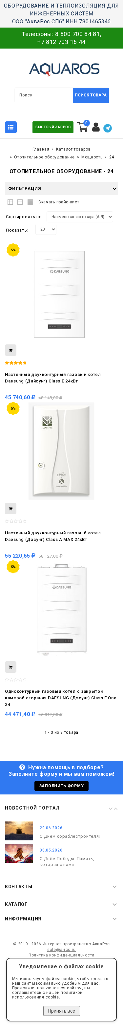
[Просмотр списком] (20, 201)
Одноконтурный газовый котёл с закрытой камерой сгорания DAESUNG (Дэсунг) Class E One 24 (61, 698)
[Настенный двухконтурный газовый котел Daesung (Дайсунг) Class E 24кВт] (61, 292)
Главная (41, 149)
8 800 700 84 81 (77, 34)
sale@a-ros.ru (61, 949)
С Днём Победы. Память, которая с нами (67, 861)
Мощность (92, 157)
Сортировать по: (24, 216)
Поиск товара (91, 95)
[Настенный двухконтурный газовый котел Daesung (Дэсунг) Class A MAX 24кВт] (61, 451)
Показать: (17, 230)
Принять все (61, 1011)
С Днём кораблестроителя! (70, 836)
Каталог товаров (73, 149)
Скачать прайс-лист (58, 202)
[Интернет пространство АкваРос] (61, 69)
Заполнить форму (61, 786)
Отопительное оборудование (44, 157)
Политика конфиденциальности (61, 955)
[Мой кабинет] (96, 127)
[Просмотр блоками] (12, 201)
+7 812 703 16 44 (61, 41)
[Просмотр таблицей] (29, 201)
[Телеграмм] (107, 128)
